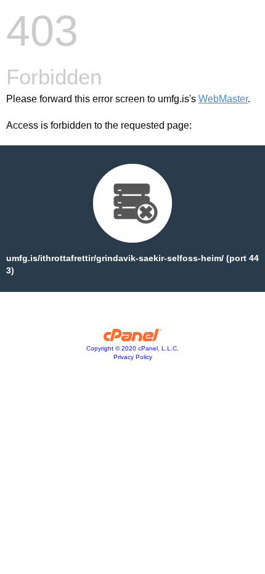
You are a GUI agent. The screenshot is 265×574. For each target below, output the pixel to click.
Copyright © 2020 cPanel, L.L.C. (132, 348)
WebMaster (223, 99)
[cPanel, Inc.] (133, 338)
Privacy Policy (132, 357)
